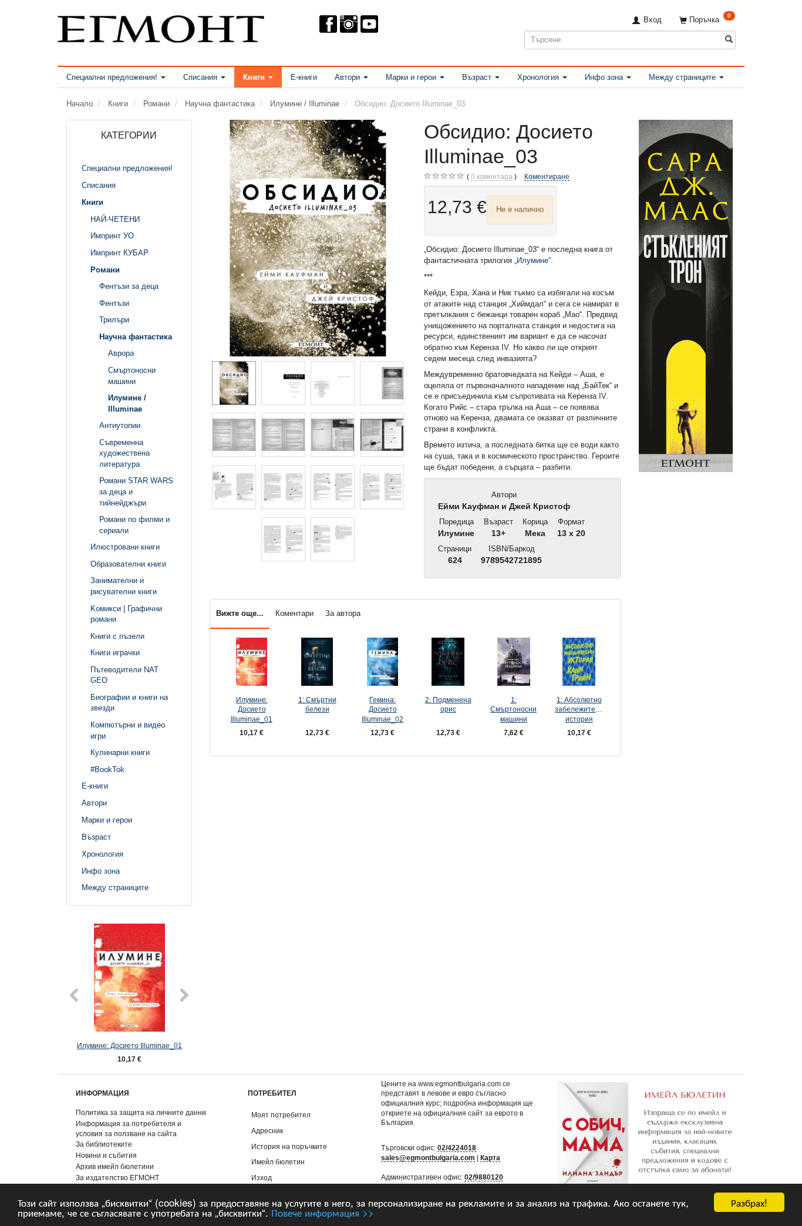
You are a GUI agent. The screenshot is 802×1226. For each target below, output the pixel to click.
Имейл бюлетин (278, 1162)
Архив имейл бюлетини (115, 1166)
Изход (261, 1177)
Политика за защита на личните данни (141, 1112)
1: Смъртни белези (317, 704)
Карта (490, 1157)
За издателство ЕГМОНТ (117, 1177)
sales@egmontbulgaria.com (428, 1157)
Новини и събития (106, 1155)
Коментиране (547, 176)
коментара (492, 176)
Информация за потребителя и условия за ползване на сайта (128, 1128)
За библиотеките (104, 1144)
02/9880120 (483, 1177)
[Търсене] (729, 39)
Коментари (294, 613)
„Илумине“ (532, 260)
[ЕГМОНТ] (161, 27)
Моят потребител (281, 1115)
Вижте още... (240, 613)
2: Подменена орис (448, 704)
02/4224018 (456, 1147)
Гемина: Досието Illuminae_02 (382, 709)
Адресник (267, 1130)
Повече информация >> (322, 1212)
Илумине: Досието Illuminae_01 (129, 1045)
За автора (342, 613)
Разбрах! (749, 1202)
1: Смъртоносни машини (513, 709)
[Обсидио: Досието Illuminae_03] (308, 238)
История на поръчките (289, 1146)
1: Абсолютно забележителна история (579, 709)
